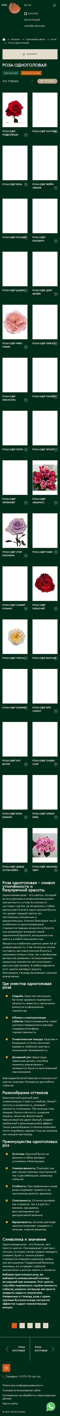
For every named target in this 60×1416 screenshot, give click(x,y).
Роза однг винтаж (44, 658)
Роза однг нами (42, 552)
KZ (29, 5)
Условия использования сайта (21, 1390)
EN (25, 5)
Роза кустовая (11, 73)
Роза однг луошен (14, 237)
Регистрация (32, 20)
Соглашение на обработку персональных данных (29, 1397)
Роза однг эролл (43, 449)
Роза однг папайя (43, 396)
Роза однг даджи (13, 290)
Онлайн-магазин (34, 26)
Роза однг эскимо (14, 708)
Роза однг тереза (13, 658)
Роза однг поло (12, 449)
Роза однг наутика (44, 131)
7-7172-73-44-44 (29, 1376)
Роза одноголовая (31, 73)
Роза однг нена (12, 184)
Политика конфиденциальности (22, 1385)
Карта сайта (10, 1403)
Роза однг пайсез (43, 343)
